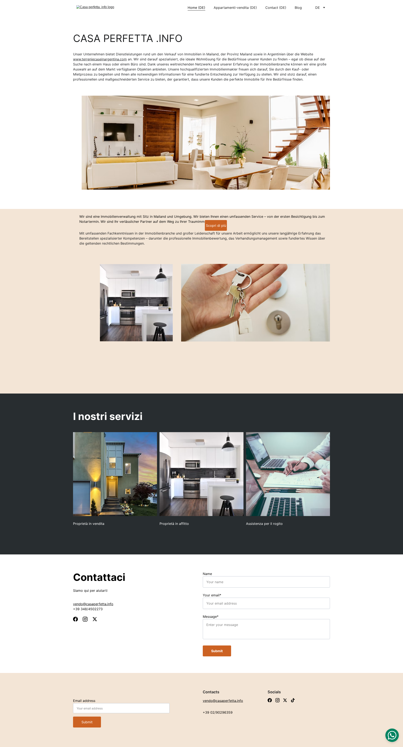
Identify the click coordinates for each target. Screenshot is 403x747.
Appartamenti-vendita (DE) (235, 7)
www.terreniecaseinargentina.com (100, 59)
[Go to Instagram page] (87, 619)
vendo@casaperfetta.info (93, 604)
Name (207, 574)
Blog (298, 7)
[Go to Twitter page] (94, 619)
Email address (84, 701)
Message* (211, 616)
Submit (217, 651)
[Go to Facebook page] (77, 619)
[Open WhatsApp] (392, 735)
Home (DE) (196, 7)
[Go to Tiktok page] (293, 700)
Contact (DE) (275, 7)
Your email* (212, 595)
